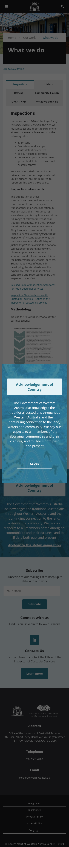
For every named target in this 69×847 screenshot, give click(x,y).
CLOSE (34, 464)
